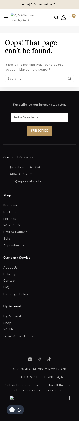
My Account (12, 316)
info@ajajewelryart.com (28, 181)
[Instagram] (30, 359)
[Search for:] (39, 78)
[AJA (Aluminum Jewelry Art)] (25, 18)
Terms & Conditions (18, 336)
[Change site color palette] (15, 409)
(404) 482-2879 (21, 174)
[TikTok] (49, 359)
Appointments (13, 245)
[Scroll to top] (67, 412)
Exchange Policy (15, 294)
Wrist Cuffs (12, 225)
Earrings (9, 219)
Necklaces (11, 212)
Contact (9, 281)
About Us (10, 267)
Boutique (10, 205)
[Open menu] (6, 17)
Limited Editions (15, 232)
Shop (7, 323)
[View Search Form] (56, 17)
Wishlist (9, 329)
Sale (6, 238)
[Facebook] (39, 359)
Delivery (9, 274)
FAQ (6, 287)
